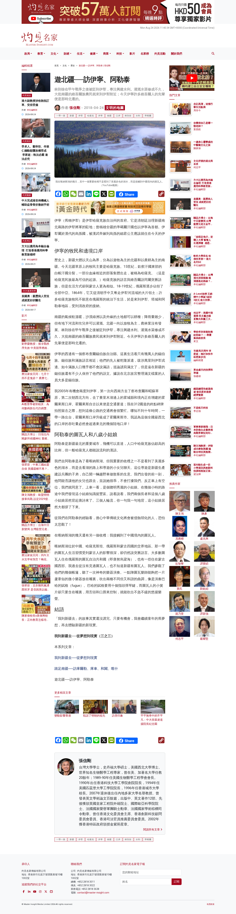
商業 (106, 53)
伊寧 (100, 115)
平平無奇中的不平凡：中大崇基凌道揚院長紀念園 (152, 720)
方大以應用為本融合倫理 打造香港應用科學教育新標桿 (35, 250)
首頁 (56, 65)
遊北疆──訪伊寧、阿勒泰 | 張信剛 (94, 65)
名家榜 (145, 53)
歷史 (73, 65)
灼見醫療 (27, 195)
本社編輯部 (32, 110)
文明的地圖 (115, 108)
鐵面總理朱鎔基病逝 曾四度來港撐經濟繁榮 (203, 391)
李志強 (197, 411)
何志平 (197, 167)
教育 (40, 53)
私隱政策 (210, 904)
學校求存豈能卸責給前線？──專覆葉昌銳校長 (203, 334)
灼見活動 (160, 53)
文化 (53, 53)
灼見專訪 (27, 241)
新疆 (72, 115)
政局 (27, 53)
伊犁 (80, 115)
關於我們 (176, 53)
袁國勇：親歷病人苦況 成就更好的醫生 (203, 201)
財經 (66, 53)
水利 (138, 115)
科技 (119, 53)
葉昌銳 (197, 129)
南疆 (109, 115)
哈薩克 (90, 115)
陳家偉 (197, 148)
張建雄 (197, 376)
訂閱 (176, 881)
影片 (132, 53)
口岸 (118, 115)
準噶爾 (148, 115)
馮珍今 (197, 110)
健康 (93, 53)
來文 (195, 341)
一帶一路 (60, 115)
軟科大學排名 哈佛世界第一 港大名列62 (202, 258)
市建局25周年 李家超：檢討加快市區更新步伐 (203, 353)
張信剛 (74, 108)
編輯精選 (198, 360)
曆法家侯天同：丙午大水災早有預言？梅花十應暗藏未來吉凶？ (35, 559)
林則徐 (128, 115)
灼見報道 (27, 95)
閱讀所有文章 (152, 829)
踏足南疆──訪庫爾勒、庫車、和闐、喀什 (86, 668)
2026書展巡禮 (29, 291)
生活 (79, 53)
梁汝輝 (197, 474)
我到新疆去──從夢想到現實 (75, 658)
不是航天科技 (200, 407)
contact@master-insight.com (93, 892)
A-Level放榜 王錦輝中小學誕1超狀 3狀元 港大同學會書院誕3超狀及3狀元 (202, 300)
